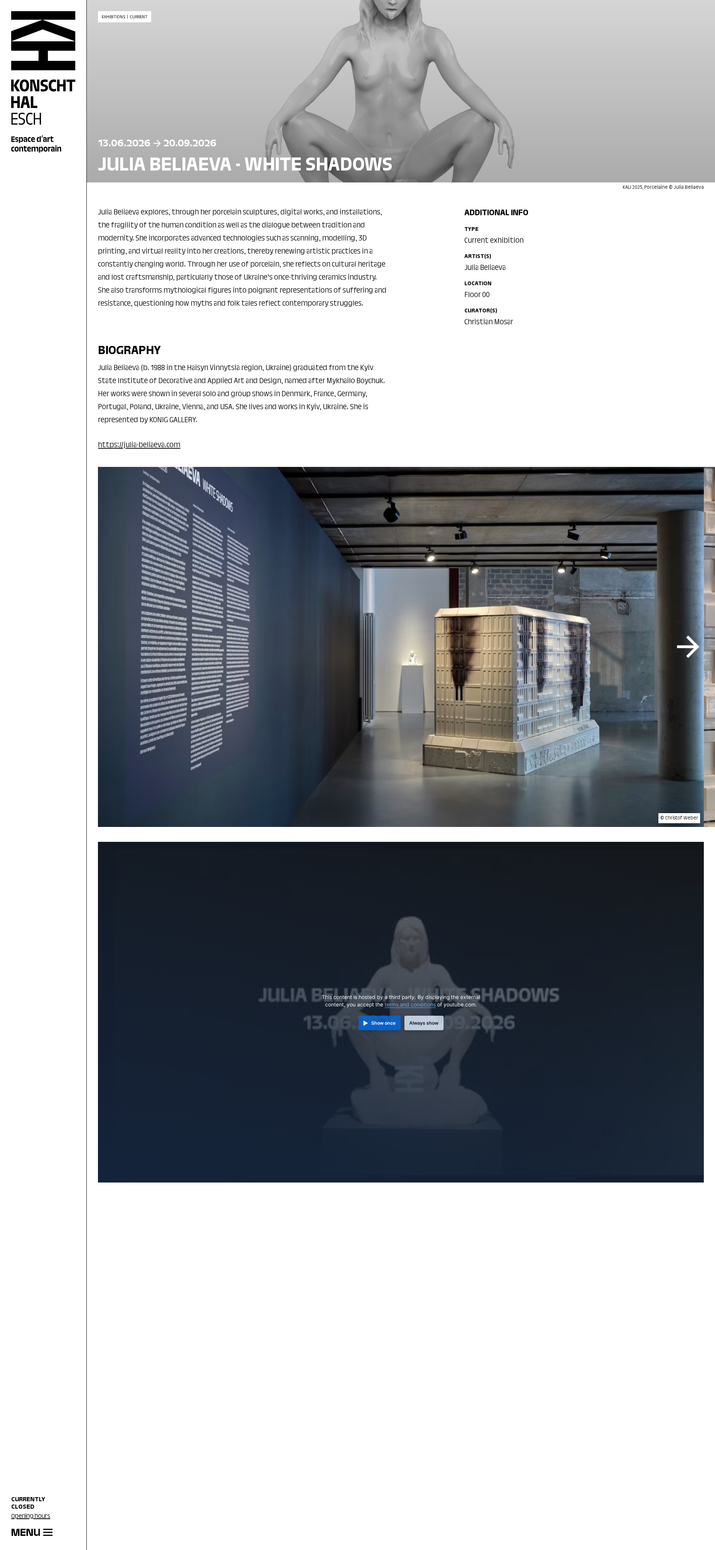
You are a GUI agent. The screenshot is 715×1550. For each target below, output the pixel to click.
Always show (423, 1023)
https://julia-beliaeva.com (139, 445)
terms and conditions (410, 1005)
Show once (383, 1023)
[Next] (688, 647)
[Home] (43, 82)
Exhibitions (113, 17)
